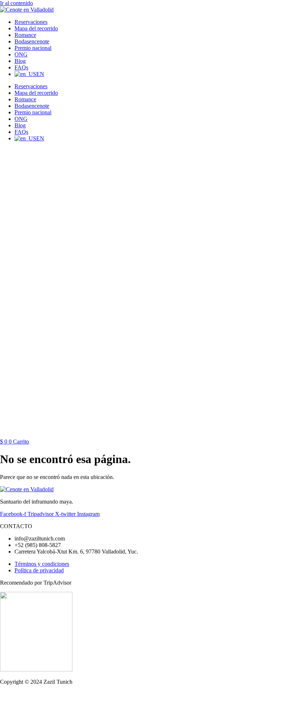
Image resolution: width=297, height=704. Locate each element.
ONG (21, 54)
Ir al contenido (16, 3)
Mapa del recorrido (36, 28)
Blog (20, 61)
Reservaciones (30, 22)
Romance (25, 35)
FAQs (21, 67)
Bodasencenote (31, 41)
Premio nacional (32, 48)
